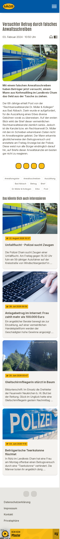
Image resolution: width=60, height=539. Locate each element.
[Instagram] (33, 493)
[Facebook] (26, 493)
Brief (43, 183)
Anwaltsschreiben (32, 178)
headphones (51, 37)
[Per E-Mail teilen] (41, 166)
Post (46, 189)
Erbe (37, 189)
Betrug (33, 183)
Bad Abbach (20, 183)
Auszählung (49, 178)
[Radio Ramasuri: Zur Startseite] (26, 6)
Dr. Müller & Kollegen (21, 189)
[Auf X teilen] (26, 166)
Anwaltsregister (12, 178)
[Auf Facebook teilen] (18, 166)
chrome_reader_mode (55, 37)
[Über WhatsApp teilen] (33, 166)
